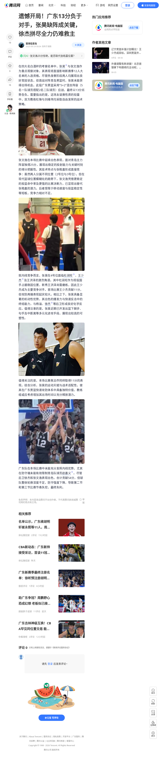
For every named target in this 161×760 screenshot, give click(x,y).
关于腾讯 (23, 736)
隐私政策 (57, 736)
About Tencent (35, 736)
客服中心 (70, 741)
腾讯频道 (60, 741)
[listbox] (52, 575)
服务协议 (47, 736)
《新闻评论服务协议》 (61, 647)
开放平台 (66, 736)
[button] (134, 27)
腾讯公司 (47, 749)
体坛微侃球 (24, 535)
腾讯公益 (40, 741)
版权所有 (55, 749)
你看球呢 (23, 637)
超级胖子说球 (25, 611)
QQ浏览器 (50, 741)
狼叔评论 (23, 586)
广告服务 (76, 736)
